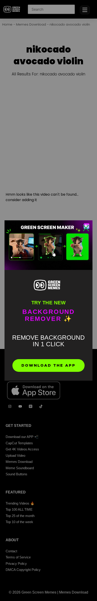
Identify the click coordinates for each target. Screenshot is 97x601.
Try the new (48, 302)
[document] (48, 300)
